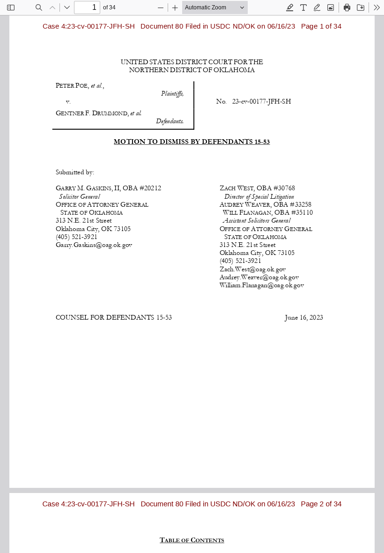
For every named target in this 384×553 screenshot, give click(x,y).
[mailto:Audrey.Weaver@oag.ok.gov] (259, 277)
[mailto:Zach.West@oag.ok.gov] (252, 269)
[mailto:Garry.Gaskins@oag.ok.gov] (94, 244)
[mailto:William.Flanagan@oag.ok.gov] (261, 285)
